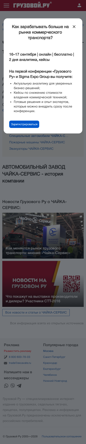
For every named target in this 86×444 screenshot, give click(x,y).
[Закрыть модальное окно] (74, 26)
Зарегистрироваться (24, 124)
